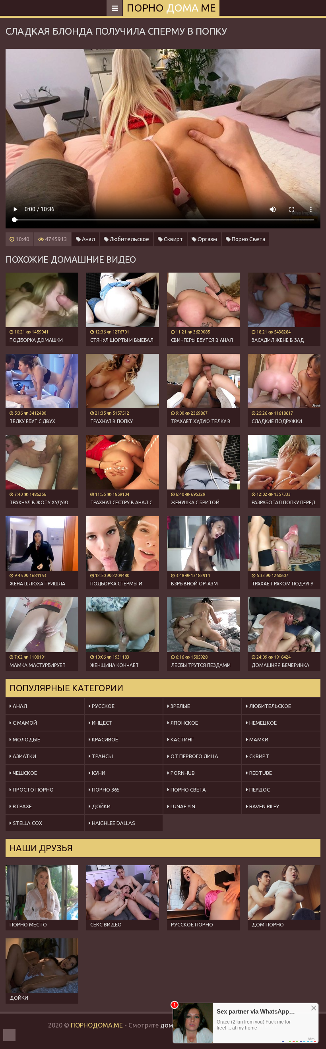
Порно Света (248, 239)
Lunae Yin (182, 806)
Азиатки (24, 756)
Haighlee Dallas (113, 823)
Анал (88, 239)
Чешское (24, 773)
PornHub (182, 773)
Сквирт (173, 239)
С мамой (24, 722)
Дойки (101, 806)
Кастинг (181, 739)
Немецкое (262, 722)
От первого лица (193, 756)
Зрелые (179, 706)
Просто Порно (33, 789)
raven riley (263, 806)
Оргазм (206, 239)
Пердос (259, 789)
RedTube (260, 773)
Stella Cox (27, 823)
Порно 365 (105, 789)
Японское (183, 722)
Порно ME (171, 8)
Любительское (129, 239)
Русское (102, 706)
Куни (98, 773)
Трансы (102, 756)
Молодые (26, 739)
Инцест (102, 722)
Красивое (104, 739)
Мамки (258, 739)
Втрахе (22, 806)
